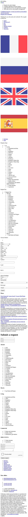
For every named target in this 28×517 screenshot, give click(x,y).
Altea (9, 195)
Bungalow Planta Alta (13, 160)
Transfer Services (8, 466)
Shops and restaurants (13, 179)
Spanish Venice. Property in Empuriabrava (11, 304)
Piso (9, 166)
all (5, 145)
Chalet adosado (12, 185)
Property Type (4, 143)
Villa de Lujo (11, 175)
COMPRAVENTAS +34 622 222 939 (10, 11)
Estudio (10, 164)
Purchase (6, 139)
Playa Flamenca (12, 224)
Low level (10, 167)
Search (2, 290)
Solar (9, 170)
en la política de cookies (13, 514)
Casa (9, 163)
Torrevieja (6, 28)
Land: (2, 265)
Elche (9, 211)
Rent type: (3, 285)
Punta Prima (11, 226)
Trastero (10, 172)
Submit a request (7, 26)
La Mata (10, 217)
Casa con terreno (12, 176)
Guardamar (11, 212)
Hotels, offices (11, 181)
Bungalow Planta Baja (13, 161)
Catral (9, 204)
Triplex (10, 173)
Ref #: (2, 270)
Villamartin (11, 232)
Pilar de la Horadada (13, 223)
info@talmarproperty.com (10, 478)
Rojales (10, 227)
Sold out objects (7, 470)
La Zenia (10, 218)
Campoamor (11, 202)
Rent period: (3, 280)
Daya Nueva (11, 207)
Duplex (10, 154)
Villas (9, 150)
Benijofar (10, 199)
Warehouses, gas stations (14, 182)
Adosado (10, 157)
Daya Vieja (11, 208)
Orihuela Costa (12, 221)
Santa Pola (10, 229)
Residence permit (8, 468)
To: (1, 245)
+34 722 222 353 (8, 485)
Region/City (3, 189)
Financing (6, 462)
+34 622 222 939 (8, 483)
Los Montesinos (12, 220)
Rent (5, 24)
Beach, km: (3, 255)
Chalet (9, 156)
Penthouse (10, 159)
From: (2, 244)
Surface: (2, 259)
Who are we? (7, 22)
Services (6, 460)
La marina (10, 215)
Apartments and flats (13, 148)
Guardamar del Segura (13, 214)
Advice (5, 463)
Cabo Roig (11, 201)
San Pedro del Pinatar (13, 235)
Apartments (11, 187)
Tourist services (7, 467)
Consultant (9, 14)
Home (5, 20)
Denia (9, 210)
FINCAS (10, 153)
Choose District (4, 237)
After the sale (7, 464)
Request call (4, 14)
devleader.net (14, 490)
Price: (2, 242)
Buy (5, 23)
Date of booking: (5, 275)
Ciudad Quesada (12, 205)
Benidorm (10, 198)
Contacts (6, 27)
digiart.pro (11, 491)
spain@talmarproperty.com (10, 479)
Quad (9, 169)
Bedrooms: (3, 251)
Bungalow (10, 151)
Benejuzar (10, 196)
